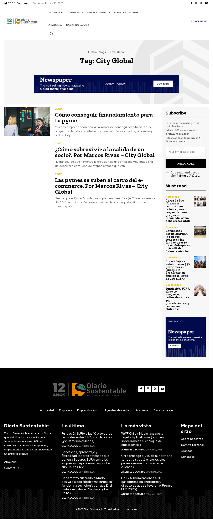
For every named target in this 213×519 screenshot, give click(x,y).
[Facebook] (191, 3)
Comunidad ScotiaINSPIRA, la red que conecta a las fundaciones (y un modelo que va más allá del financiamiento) (178, 241)
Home (92, 52)
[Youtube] (206, 3)
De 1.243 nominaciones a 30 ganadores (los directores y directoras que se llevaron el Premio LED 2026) (146, 483)
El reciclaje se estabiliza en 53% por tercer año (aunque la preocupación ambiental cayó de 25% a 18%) (178, 270)
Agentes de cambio (133, 449)
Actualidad (172, 197)
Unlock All (185, 163)
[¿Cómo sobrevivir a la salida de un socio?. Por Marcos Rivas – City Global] (27, 155)
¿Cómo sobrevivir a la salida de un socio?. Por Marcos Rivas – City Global (105, 152)
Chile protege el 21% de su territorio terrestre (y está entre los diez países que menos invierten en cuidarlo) (146, 461)
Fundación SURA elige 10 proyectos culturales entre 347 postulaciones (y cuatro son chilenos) (178, 299)
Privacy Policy (187, 175)
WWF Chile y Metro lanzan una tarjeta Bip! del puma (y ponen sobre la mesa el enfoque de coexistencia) (142, 439)
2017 (58, 143)
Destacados (173, 285)
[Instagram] (196, 3)
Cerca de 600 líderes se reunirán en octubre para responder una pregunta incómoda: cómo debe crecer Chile (178, 211)
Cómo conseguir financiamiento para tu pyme (104, 117)
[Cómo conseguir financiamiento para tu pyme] (27, 121)
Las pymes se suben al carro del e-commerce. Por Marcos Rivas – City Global (101, 186)
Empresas (172, 227)
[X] (201, 3)
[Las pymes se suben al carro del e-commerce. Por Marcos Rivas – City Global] (27, 187)
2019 (58, 108)
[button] (51, 34)
